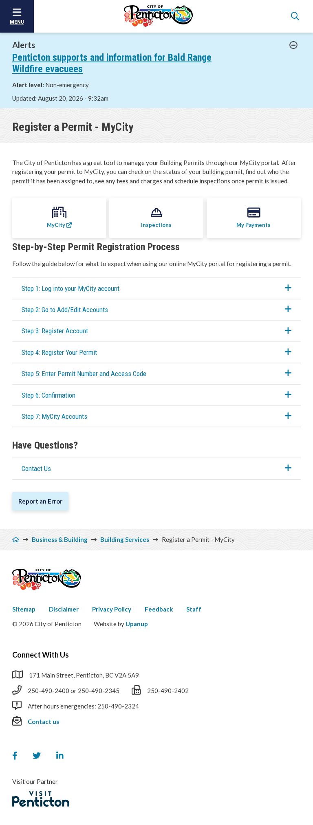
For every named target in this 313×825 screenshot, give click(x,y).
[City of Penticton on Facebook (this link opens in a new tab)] (14, 756)
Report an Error (40, 501)
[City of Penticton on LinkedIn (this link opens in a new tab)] (60, 756)
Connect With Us (40, 654)
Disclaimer (64, 609)
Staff (193, 609)
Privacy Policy (111, 609)
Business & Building (60, 539)
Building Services (124, 539)
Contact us (43, 721)
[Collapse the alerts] (294, 45)
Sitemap (23, 609)
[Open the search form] (295, 16)
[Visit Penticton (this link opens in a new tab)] (40, 799)
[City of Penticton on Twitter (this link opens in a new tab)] (37, 756)
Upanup (137, 623)
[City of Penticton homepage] (158, 16)
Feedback (159, 609)
